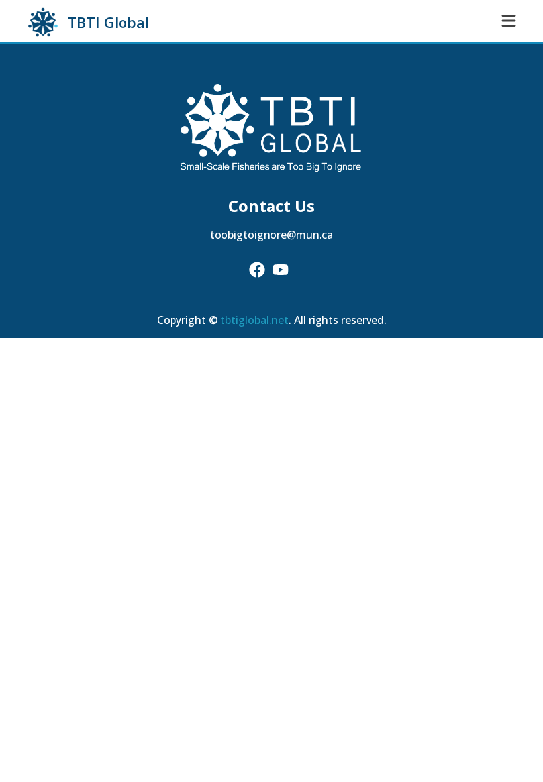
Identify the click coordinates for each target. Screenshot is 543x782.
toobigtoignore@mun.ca (271, 234)
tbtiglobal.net (255, 320)
